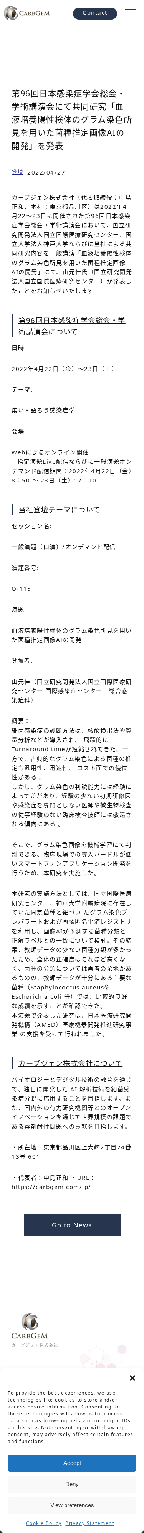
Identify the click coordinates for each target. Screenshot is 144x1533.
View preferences (72, 1505)
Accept (72, 1463)
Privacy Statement (89, 1523)
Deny (72, 1484)
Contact (95, 12)
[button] (132, 1378)
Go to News (72, 1224)
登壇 (17, 171)
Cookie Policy (44, 1523)
